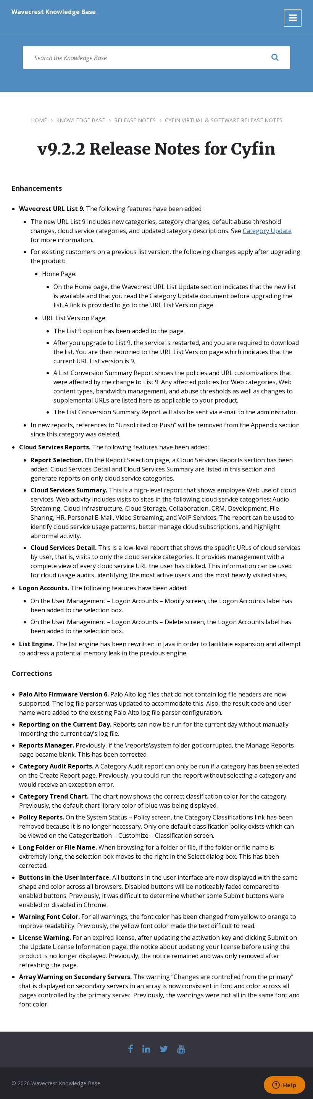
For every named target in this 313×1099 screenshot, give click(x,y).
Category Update (267, 231)
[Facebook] (130, 1049)
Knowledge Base (80, 120)
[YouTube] (181, 1049)
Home (39, 120)
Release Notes (135, 120)
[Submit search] (274, 57)
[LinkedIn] (146, 1049)
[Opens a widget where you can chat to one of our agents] (284, 1085)
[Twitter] (164, 1049)
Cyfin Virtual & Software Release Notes (223, 120)
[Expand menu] (293, 18)
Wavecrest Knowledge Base (53, 12)
